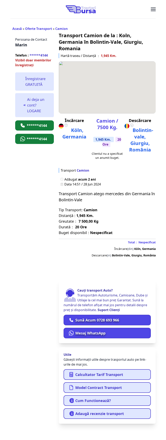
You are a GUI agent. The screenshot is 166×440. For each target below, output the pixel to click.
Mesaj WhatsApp (90, 333)
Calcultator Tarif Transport (99, 374)
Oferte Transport (38, 28)
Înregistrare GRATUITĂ (35, 81)
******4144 (31, 55)
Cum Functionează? (93, 400)
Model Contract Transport (98, 387)
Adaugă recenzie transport (99, 413)
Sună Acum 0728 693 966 (97, 320)
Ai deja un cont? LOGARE (35, 105)
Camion (61, 28)
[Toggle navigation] (153, 9)
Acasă (17, 28)
